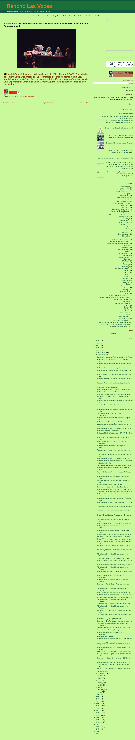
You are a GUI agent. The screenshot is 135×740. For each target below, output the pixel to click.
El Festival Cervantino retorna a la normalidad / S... (115, 651)
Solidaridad (127, 301)
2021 (98, 350)
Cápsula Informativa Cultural (121, 203)
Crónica (127, 226)
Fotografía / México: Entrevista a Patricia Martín (113, 487)
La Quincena (125, 263)
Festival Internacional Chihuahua (117, 244)
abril (99, 685)
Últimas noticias (125, 313)
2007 (98, 724)
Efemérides (126, 236)
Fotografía (125, 247)
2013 (98, 710)
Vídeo (128, 315)
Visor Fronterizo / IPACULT (121, 320)
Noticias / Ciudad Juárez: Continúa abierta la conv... (115, 595)
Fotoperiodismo (123, 249)
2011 (97, 715)
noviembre (101, 355)
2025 (98, 341)
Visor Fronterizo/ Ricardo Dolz (120, 326)
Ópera (128, 284)
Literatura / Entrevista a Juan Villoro (109, 485)
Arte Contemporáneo (123, 192)
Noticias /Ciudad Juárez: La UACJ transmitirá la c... (115, 422)
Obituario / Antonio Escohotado (108, 431)
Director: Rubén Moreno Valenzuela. (106, 97)
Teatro (126, 305)
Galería (125, 255)
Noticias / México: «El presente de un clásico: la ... (114, 592)
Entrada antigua (84, 103)
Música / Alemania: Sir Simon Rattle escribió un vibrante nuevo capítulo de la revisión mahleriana (119, 166)
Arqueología (124, 188)
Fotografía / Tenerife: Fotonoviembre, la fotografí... (114, 537)
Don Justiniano (123, 234)
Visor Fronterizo (123, 318)
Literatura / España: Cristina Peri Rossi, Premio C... (115, 565)
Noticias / (126, 278)
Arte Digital (127, 194)
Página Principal (47, 103)
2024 (98, 343)
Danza (126, 230)
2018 (98, 699)
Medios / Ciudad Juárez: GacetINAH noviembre (113, 669)
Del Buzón (126, 232)
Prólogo (126, 290)
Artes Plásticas (122, 197)
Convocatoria (125, 221)
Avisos (127, 199)
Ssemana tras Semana (123, 303)
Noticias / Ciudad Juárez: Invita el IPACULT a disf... (115, 428)
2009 (98, 720)
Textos (126, 307)
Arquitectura (124, 190)
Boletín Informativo (122, 201)
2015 (98, 706)
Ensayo (128, 238)
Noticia (127, 274)
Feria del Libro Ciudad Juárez (119, 242)
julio (99, 678)
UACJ (127, 311)
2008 (98, 722)
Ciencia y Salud (123, 217)
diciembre (101, 352)
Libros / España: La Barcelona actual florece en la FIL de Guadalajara (120, 151)
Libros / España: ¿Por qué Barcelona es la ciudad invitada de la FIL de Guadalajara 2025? (119, 174)
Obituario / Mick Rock (104, 463)
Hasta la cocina (124, 257)
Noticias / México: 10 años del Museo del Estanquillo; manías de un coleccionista (119, 121)
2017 (98, 701)
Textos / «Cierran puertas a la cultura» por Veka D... (115, 492)
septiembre (102, 673)
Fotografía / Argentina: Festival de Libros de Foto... (114, 357)
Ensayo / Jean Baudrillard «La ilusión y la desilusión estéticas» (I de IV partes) (119, 129)
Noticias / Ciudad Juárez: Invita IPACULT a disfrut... (115, 461)
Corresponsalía (125, 224)
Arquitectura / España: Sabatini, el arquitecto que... (114, 627)
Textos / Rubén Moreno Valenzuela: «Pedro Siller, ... (115, 465)
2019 (98, 696)
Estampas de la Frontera (121, 240)
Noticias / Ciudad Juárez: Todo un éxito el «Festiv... (115, 523)
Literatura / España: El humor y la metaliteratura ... (114, 597)
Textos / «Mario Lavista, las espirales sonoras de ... (115, 630)
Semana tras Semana (121, 299)
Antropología (126, 186)
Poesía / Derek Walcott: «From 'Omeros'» (119, 162)
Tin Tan (127, 309)
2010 (98, 717)
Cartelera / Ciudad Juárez (121, 209)
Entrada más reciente (9, 103)
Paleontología (126, 286)
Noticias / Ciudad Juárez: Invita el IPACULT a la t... (115, 458)
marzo (100, 687)
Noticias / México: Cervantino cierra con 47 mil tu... (115, 662)
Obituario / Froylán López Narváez (109, 619)
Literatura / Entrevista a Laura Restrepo (119, 143)
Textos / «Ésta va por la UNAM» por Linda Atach (113, 604)
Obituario (124, 280)
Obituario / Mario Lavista (105, 636)
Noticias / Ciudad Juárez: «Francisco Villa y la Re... (115, 489)
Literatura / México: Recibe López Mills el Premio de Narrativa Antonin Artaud (119, 136)
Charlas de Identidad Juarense (120, 215)
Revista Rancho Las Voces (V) (120, 295)
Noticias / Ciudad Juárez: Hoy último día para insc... (115, 368)
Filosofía (127, 245)
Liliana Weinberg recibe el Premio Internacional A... (114, 394)
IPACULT (125, 261)
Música (126, 272)
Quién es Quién (125, 292)
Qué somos (129, 90)
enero (100, 692)
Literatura (124, 267)
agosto (100, 676)
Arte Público (124, 196)
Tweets (113, 333)
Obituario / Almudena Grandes (107, 387)
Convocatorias (124, 222)
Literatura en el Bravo (122, 269)
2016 (98, 703)
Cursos (128, 228)
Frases (128, 251)
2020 (98, 694)
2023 (98, 345)
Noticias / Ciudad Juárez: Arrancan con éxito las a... (115, 392)
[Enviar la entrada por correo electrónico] (5, 95)
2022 (98, 348)
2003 (98, 734)
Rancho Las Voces (29, 6)
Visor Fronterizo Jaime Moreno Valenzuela (116, 324)
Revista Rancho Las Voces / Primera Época (115, 297)
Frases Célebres (124, 253)
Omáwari (126, 282)
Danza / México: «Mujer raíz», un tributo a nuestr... (114, 539)
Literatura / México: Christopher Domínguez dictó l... (115, 534)
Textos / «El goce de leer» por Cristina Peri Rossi (114, 558)
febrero (100, 690)
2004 (98, 731)
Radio (127, 294)
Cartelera (125, 207)
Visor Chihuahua (124, 317)
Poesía (126, 288)
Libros (125, 265)
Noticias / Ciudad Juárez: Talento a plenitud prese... (115, 389)
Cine (126, 219)
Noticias (125, 276)
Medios (126, 270)
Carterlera (127, 213)
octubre (100, 671)
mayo (100, 683)
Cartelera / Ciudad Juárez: (120, 211)
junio (99, 680)
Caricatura (125, 205)
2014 (98, 708)
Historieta (127, 259)
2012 (98, 713)
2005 (98, 729)
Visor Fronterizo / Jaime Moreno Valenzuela (21, 96)
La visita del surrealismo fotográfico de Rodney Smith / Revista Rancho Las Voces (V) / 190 (66, 16)
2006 (98, 727)
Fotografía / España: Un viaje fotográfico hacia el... (114, 621)
